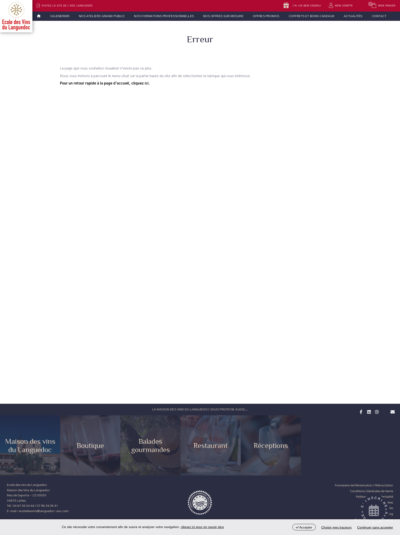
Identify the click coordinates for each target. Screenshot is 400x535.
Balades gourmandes (150, 445)
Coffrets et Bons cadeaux (311, 16)
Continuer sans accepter (375, 527)
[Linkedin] (368, 411)
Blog (390, 514)
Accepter (305, 527)
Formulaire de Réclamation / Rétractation (364, 485)
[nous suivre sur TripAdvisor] (384, 408)
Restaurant (211, 445)
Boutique (90, 445)
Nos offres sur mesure (223, 16)
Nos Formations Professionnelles (164, 16)
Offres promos (266, 16)
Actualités (353, 16)
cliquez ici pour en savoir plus (202, 527)
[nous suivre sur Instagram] (376, 411)
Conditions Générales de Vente (371, 491)
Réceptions (271, 445)
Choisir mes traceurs (336, 527)
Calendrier (60, 16)
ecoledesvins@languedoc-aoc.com (44, 511)
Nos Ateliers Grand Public (102, 16)
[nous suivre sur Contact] (391, 411)
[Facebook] (360, 411)
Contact (379, 16)
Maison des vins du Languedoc (30, 445)
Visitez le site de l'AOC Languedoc (67, 6)
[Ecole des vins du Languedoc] (16, 16)
